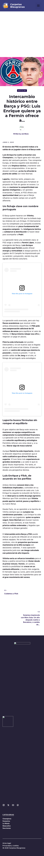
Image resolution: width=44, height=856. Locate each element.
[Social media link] (4, 805)
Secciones (7, 828)
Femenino (6, 821)
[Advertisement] (22, 34)
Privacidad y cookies (11, 846)
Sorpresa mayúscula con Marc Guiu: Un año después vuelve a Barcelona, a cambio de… (30, 620)
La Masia (6, 823)
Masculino (22, 90)
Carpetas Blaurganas (17, 5)
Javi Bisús (25, 134)
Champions (7, 819)
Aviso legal (7, 843)
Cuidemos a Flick (11, 594)
